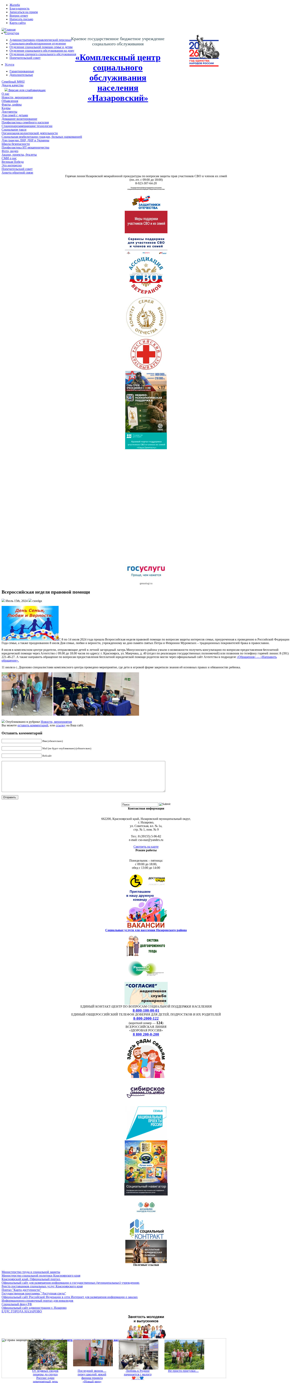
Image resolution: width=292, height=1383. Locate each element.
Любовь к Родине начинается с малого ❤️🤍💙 (138, 1374)
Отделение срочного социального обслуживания (43, 54)
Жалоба (15, 5)
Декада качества (12, 85)
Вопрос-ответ (19, 15)
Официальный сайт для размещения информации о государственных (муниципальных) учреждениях (70, 1282)
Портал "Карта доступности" (21, 1290)
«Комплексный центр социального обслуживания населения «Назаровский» (118, 77)
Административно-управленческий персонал (40, 40)
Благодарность (19, 8)
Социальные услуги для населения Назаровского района (146, 930)
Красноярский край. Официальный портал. (31, 1279)
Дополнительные (21, 75)
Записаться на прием (24, 12)
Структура (12, 33)
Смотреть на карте (146, 846)
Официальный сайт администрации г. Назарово (34, 1307)
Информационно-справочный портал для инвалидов (37, 1300)
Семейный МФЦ (13, 81)
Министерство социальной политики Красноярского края (41, 1275)
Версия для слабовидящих (27, 90)
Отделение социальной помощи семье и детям (41, 47)
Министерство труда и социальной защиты (31, 1272)
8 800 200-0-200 (146, 1034)
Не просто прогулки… (183, 1370)
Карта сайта (18, 22)
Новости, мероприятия (56, 721)
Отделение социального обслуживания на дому (42, 50)
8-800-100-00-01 (146, 1010)
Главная (10, 29)
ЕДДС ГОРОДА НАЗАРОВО (22, 1311)
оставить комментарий (32, 725)
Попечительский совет (25, 57)
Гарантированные (22, 71)
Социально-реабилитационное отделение (38, 43)
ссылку (61, 725)
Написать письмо (21, 19)
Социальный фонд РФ (17, 1304)
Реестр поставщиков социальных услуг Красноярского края (42, 1286)
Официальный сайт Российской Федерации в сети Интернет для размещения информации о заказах (70, 1297)
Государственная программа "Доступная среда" (34, 1293)
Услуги (9, 64)
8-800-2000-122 (146, 1018)
